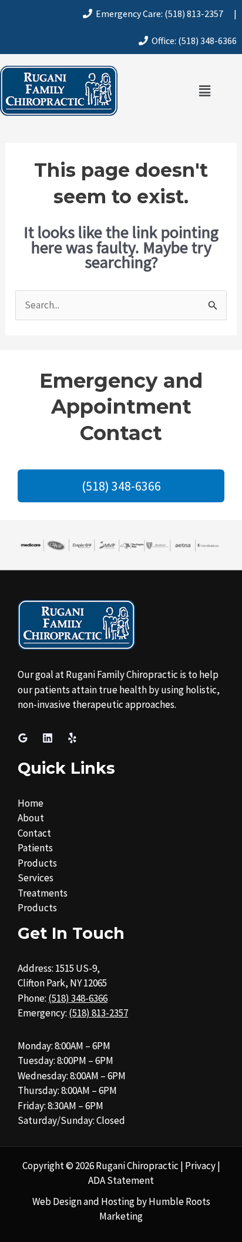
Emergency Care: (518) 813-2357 (157, 13)
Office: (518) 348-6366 (192, 40)
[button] (204, 91)
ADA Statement (121, 1180)
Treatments (43, 893)
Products (37, 863)
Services (35, 877)
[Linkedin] (47, 738)
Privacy (200, 1165)
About (31, 817)
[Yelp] (72, 738)
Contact (34, 833)
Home (30, 803)
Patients (35, 847)
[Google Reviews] (23, 738)
